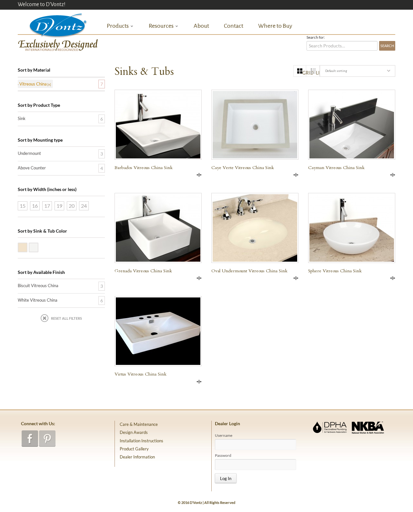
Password (223, 455)
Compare (199, 174)
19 (59, 206)
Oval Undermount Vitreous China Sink (249, 271)
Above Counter (32, 167)
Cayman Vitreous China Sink (336, 168)
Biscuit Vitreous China (38, 285)
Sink (21, 118)
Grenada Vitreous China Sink (143, 271)
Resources (161, 26)
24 (84, 206)
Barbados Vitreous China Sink (144, 168)
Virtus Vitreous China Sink (140, 374)
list (317, 72)
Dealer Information (137, 456)
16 (35, 206)
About (201, 26)
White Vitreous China (37, 300)
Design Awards (134, 432)
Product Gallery (134, 448)
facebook (30, 438)
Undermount (29, 153)
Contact (233, 26)
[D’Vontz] (52, 24)
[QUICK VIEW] (158, 228)
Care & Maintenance (139, 424)
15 (22, 206)
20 (72, 206)
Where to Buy (275, 26)
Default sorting (336, 71)
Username (223, 435)
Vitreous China (33, 83)
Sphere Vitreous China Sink (335, 271)
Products (118, 26)
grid (304, 72)
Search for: (316, 37)
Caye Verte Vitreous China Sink (242, 168)
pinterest (47, 438)
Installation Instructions (141, 440)
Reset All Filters (66, 318)
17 (47, 206)
